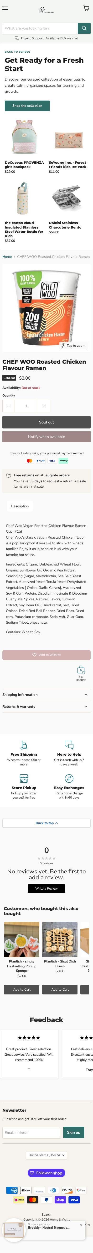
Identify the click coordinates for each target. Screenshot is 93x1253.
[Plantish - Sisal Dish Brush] (60, 939)
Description (20, 506)
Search (46, 1214)
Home (7, 257)
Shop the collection (27, 105)
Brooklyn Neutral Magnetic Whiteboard (49, 1227)
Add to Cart (22, 989)
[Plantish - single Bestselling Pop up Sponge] (21, 939)
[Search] (84, 28)
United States (44, 1155)
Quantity (8, 395)
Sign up (73, 1132)
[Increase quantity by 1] (44, 406)
